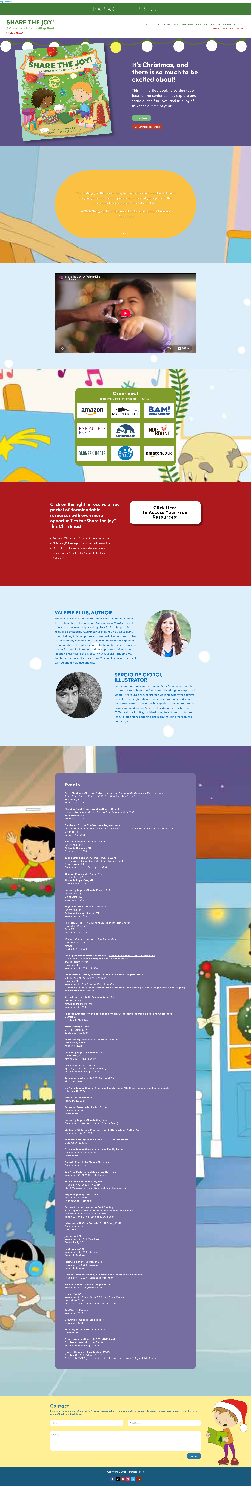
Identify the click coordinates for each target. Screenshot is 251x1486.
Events (227, 25)
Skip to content (6, 1)
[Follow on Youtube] (138, 1479)
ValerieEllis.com (110, 658)
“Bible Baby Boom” (76, 1042)
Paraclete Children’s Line (229, 29)
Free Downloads (183, 25)
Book (149, 25)
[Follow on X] (118, 1479)
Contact (239, 25)
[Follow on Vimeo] (133, 1479)
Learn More (71, 1113)
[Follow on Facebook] (112, 1479)
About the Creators (208, 25)
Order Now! (14, 33)
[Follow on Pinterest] (123, 1479)
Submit (194, 1456)
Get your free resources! (147, 126)
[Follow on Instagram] (128, 1479)
